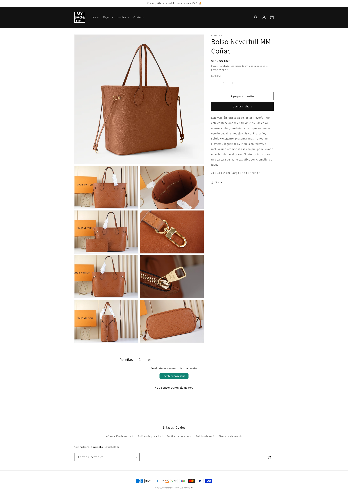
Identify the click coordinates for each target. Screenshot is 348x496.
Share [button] (218, 182)
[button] (108, 17)
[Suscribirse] (135, 457)
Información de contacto (120, 436)
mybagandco (167, 488)
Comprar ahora (242, 106)
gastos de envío (242, 65)
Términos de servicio (231, 436)
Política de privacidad (150, 436)
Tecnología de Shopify (183, 488)
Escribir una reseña (174, 376)
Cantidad (216, 76)
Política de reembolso (179, 436)
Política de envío (205, 436)
